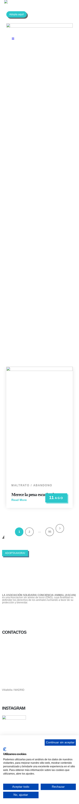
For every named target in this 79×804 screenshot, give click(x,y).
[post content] (39, 423)
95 (49, 531)
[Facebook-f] (7, 613)
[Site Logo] (20, 1)
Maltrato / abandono (31, 485)
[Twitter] (18, 613)
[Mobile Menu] (13, 38)
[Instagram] (29, 613)
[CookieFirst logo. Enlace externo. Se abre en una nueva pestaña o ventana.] (4, 749)
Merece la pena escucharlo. (34, 494)
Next (60, 528)
